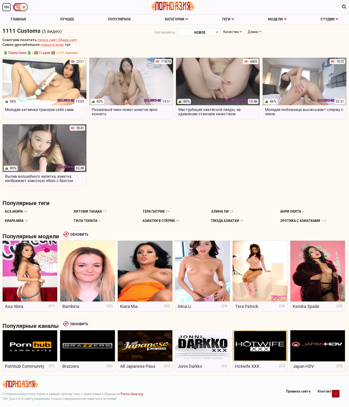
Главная (18, 19)
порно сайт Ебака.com (57, 40)
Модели (275, 19)
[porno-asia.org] (173, 6)
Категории (174, 19)
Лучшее (67, 19)
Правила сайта (298, 391)
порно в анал (52, 45)
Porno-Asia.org (132, 394)
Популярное (119, 19)
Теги (226, 19)
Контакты (326, 391)
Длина (253, 32)
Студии (328, 19)
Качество (231, 32)
